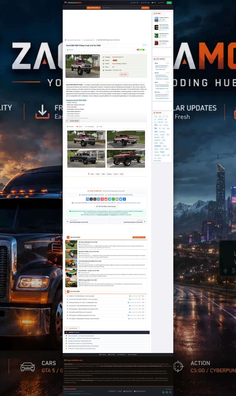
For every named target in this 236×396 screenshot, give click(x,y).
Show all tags (157, 160)
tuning (163, 155)
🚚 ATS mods (102, 354)
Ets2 (161, 125)
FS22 (168, 128)
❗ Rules (119, 391)
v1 (168, 155)
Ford (92, 174)
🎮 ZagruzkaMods (70, 389)
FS (159, 128)
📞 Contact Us (111, 391)
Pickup (109, 174)
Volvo (159, 158)
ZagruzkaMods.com (75, 393)
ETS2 (156, 125)
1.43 (160, 116)
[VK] (163, 392)
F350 (98, 174)
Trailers (156, 152)
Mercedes (157, 137)
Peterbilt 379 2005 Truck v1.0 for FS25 (89, 251)
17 (163, 116)
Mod (163, 137)
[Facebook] (166, 392)
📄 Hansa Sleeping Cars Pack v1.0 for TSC (162, 98)
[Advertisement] (107, 24)
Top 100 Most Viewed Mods (111, 373)
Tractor (156, 149)
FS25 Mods (162, 131)
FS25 (122, 174)
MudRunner (157, 140)
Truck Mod (157, 155)
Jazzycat (162, 134)
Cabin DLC (160, 122)
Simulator (158, 146)
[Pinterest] (170, 392)
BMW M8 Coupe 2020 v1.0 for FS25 (88, 280)
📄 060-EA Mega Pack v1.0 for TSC (162, 88)
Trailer (167, 149)
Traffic (161, 149)
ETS (166, 122)
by (155, 122)
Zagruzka (71, 49)
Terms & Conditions (103, 214)
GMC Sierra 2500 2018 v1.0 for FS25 (88, 242)
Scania (156, 143)
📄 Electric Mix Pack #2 (160, 69)
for (156, 128)
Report (125, 74)
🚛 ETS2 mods (111, 354)
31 (167, 116)
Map (168, 134)
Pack (164, 140)
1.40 (156, 116)
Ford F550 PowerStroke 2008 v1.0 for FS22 (90, 261)
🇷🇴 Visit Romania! (132, 354)
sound (164, 146)
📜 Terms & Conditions (139, 391)
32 (155, 119)
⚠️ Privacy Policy (128, 391)
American (160, 119)
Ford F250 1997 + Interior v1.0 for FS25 (89, 270)
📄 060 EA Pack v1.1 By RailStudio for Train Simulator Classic (162, 79)
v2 (155, 158)
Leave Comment (72, 328)
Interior (156, 134)
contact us (113, 214)
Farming (166, 125)
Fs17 (164, 128)
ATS (165, 119)
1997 (103, 174)
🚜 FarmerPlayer (121, 354)
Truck (116, 174)
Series (161, 143)
